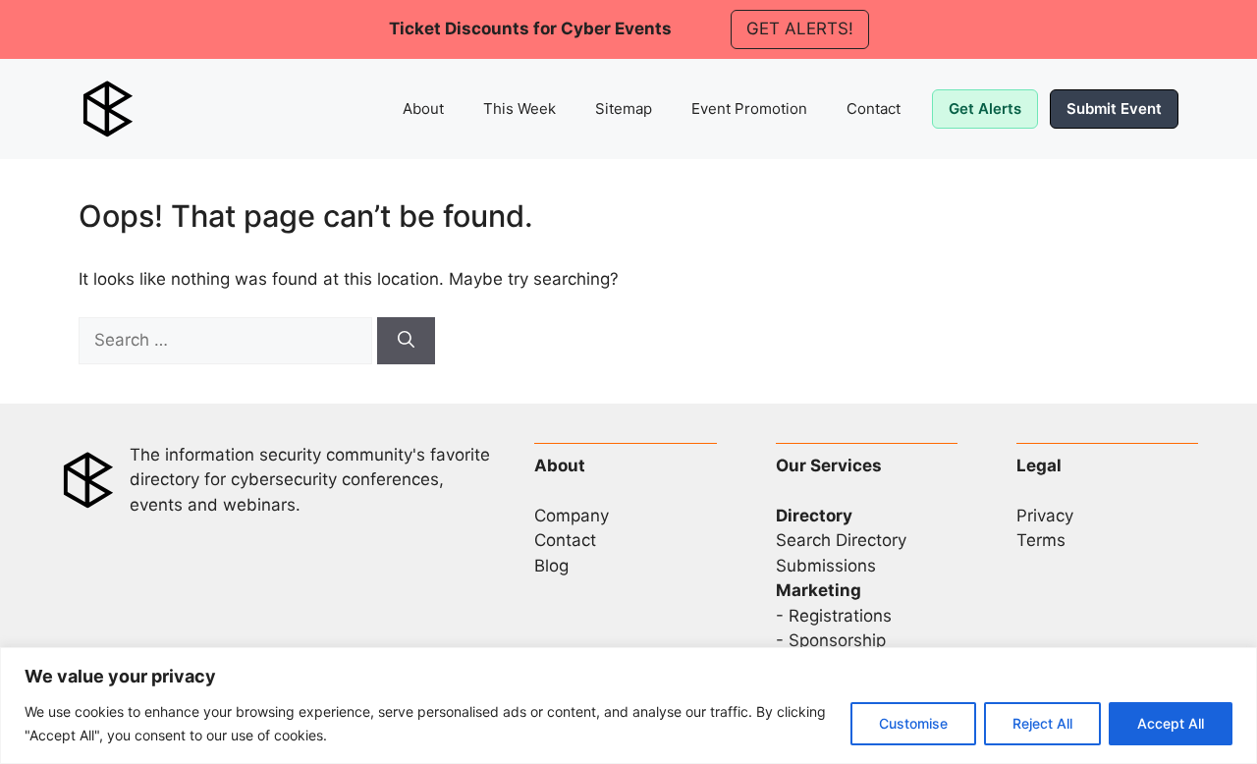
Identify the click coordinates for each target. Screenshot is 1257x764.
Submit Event (1114, 108)
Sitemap (623, 108)
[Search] (406, 340)
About (423, 108)
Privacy (1044, 515)
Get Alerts (985, 108)
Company (571, 515)
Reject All (1042, 723)
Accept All (1170, 723)
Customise (913, 723)
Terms (1041, 540)
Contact (874, 108)
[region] (628, 705)
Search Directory (841, 540)
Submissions (826, 565)
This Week (519, 108)
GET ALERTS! (799, 28)
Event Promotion (749, 108)
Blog (551, 565)
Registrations (840, 616)
